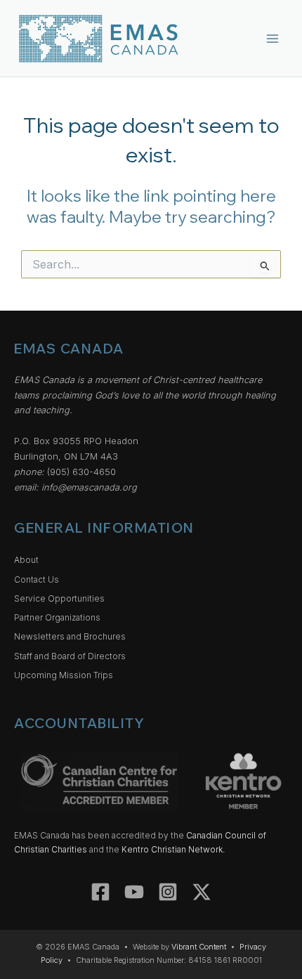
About (26, 560)
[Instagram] (168, 892)
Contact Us (36, 580)
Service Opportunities (59, 599)
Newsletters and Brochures (70, 637)
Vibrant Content (198, 947)
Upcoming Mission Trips (63, 675)
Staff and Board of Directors (70, 656)
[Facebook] (100, 892)
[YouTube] (134, 892)
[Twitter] (201, 892)
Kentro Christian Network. (173, 850)
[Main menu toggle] (273, 38)
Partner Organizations (57, 618)
